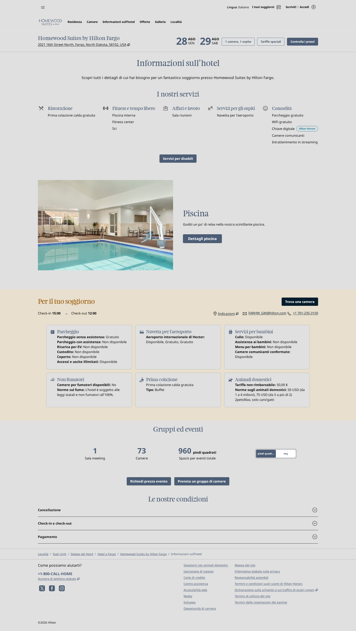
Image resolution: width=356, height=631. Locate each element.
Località (43, 554)
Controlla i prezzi (304, 41)
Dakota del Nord (82, 554)
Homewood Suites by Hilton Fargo (143, 554)
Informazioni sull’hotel (186, 554)
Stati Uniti (59, 554)
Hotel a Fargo (106, 554)
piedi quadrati (266, 453)
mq (286, 453)
